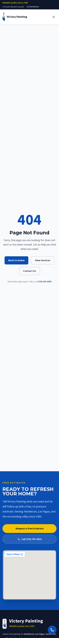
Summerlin (51, 634)
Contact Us (29, 271)
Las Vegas (40, 634)
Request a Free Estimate (30, 528)
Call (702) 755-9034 (31, 539)
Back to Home (16, 260)
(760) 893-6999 (44, 281)
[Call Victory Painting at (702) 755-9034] (52, 629)
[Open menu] (53, 17)
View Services (42, 260)
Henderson (29, 634)
